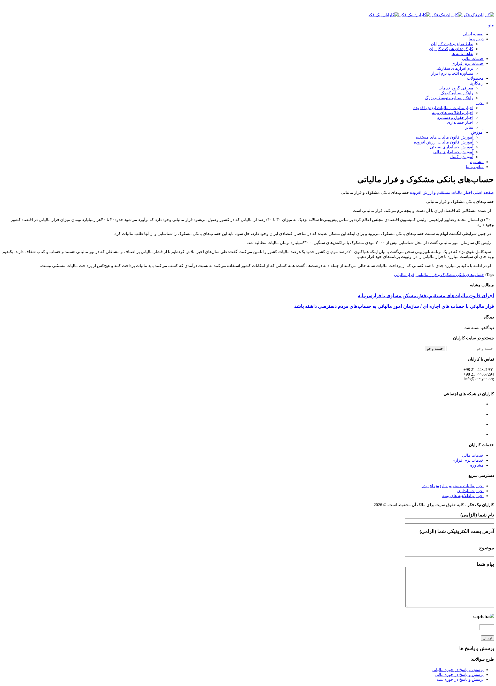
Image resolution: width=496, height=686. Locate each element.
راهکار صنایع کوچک (456, 93)
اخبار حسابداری (460, 122)
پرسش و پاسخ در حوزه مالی (459, 674)
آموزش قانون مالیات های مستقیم (444, 137)
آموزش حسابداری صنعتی (451, 147)
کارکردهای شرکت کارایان (451, 49)
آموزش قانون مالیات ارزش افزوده (443, 142)
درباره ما (476, 39)
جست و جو (435, 348)
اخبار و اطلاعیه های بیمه (452, 112)
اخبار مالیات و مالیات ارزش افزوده (443, 107)
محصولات (475, 78)
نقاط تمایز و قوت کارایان (452, 44)
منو (491, 25)
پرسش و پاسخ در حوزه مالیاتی (458, 669)
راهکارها (476, 83)
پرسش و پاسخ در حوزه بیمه (460, 679)
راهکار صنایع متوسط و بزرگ (449, 98)
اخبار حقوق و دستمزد (455, 117)
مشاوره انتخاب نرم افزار (452, 73)
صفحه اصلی (473, 34)
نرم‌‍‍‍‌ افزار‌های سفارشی (454, 68)
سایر (469, 127)
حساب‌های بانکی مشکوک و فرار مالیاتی (450, 274)
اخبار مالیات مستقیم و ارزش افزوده (441, 192)
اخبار (479, 103)
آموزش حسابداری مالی (453, 152)
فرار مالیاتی (404, 274)
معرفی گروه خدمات (455, 88)
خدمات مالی (473, 58)
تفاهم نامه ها (462, 53)
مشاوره (477, 161)
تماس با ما (475, 166)
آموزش (477, 132)
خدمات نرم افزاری (468, 63)
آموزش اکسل (461, 157)
